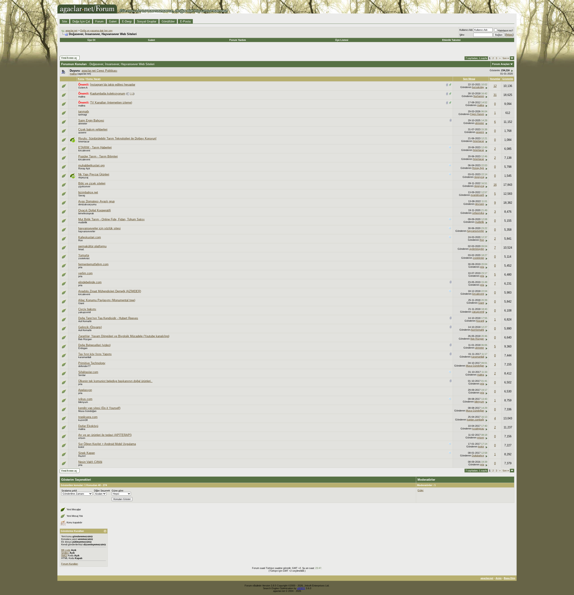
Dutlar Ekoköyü (88, 426)
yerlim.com (85, 273)
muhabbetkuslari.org (91, 165)
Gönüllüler (168, 21)
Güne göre (117, 490)
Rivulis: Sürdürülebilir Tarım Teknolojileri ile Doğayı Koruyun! (117, 138)
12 (495, 86)
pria (80, 267)
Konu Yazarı (93, 78)
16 (495, 184)
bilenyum (83, 402)
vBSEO (301, 588)
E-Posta (185, 21)
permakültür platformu (92, 246)
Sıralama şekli (69, 490)
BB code (65, 550)
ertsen (81, 438)
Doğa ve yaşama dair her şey (96, 30)
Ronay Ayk (84, 168)
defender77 (84, 366)
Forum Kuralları (69, 563)
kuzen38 (83, 420)
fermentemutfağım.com (93, 264)
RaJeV (82, 456)
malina (73, 73)
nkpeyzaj (83, 177)
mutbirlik (82, 222)
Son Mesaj (469, 78)
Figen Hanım (477, 114)
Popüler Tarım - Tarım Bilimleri (98, 156)
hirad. (81, 249)
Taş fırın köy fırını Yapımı (95, 354)
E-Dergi (127, 21)
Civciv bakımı (87, 309)
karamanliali (84, 357)
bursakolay (478, 87)
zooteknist (83, 258)
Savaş (81, 195)
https (509, 34)
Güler (420, 490)
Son (505, 58)
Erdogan (82, 348)
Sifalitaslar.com (88, 372)
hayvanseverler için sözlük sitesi (99, 228)
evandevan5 (477, 195)
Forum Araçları (501, 64)
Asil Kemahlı (84, 321)
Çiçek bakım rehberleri (92, 129)
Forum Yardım (237, 40)
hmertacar (83, 141)
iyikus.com (85, 399)
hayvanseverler (86, 231)
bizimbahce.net (88, 192)
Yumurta (83, 255)
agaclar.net (71, 30)
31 (495, 95)
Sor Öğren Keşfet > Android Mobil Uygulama (107, 444)
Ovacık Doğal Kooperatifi (94, 210)
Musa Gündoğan (475, 365)
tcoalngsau (478, 428)
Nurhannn (478, 96)
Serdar (82, 375)
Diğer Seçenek (102, 490)
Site (64, 21)
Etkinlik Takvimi (451, 40)
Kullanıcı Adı (466, 30)
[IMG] (64, 555)
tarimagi (82, 114)
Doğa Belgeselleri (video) (94, 345)
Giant (81, 303)
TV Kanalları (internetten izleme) (111, 102)
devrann (479, 204)
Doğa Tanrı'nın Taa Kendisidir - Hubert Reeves (108, 318)
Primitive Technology (91, 363)
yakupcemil (84, 312)
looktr (81, 447)
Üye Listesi (341, 40)
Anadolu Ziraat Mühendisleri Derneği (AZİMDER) (109, 291)
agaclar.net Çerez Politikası (99, 70)
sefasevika (478, 213)
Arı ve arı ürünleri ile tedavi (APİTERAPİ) (105, 435)
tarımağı (83, 111)
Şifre (461, 34)
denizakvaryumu (87, 204)
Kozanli (480, 320)
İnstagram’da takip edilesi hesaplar (112, 84)
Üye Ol (91, 40)
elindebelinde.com (90, 282)
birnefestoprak (86, 213)
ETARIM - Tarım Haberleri (95, 147)
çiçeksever (84, 186)
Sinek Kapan (86, 453)
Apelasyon (85, 390)
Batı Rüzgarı (85, 339)
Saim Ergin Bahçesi (91, 120)
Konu (81, 78)
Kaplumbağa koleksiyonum (107, 93)
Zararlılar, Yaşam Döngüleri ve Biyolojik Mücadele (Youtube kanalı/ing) (123, 336)
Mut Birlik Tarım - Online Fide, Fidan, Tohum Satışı (111, 219)
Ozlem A (82, 87)
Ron (80, 240)
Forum (99, 21)
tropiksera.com (88, 417)
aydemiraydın (476, 249)
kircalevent (84, 150)
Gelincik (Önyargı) (90, 327)
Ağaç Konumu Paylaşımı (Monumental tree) (106, 300)
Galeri (113, 21)
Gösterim (507, 78)
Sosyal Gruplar (146, 21)
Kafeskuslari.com (89, 237)
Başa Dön (509, 578)
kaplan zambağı (475, 419)
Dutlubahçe (478, 455)
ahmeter (82, 123)
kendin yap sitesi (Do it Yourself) (99, 408)
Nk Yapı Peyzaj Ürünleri (93, 174)
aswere (82, 132)
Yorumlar (495, 78)
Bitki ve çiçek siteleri (91, 183)
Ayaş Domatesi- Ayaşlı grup (96, 201)
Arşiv (499, 578)
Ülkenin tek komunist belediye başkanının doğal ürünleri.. (115, 381)
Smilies (65, 552)
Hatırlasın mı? (505, 30)
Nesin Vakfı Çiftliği (90, 462)
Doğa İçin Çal (81, 21)
